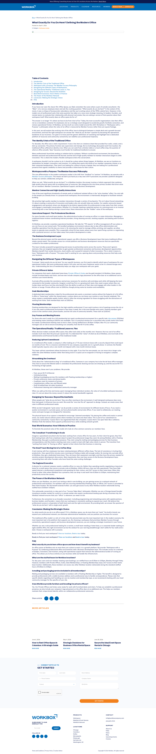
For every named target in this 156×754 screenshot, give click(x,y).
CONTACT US (129, 7)
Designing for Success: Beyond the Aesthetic (49, 92)
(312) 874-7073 (110, 721)
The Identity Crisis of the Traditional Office (49, 83)
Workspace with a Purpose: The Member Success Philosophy (55, 85)
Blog (33, 17)
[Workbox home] (44, 716)
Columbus (76, 732)
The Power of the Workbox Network (46, 96)
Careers (108, 739)
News (107, 733)
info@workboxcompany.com (115, 718)
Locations (64, 6)
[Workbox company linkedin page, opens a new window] (33, 736)
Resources (96, 6)
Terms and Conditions (38, 750)
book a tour (80, 537)
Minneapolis (77, 736)
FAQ (35, 100)
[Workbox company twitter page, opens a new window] (46, 736)
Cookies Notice (58, 750)
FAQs (107, 731)
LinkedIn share (57, 598)
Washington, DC (78, 742)
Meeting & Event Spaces (80, 720)
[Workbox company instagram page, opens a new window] (41, 736)
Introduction (38, 81)
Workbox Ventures (79, 722)
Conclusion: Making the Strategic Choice (48, 98)
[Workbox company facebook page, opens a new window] (37, 736)
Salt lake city (77, 740)
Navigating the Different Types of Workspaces (50, 87)
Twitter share (51, 598)
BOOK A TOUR (117, 7)
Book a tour (76, 533)
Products (75, 6)
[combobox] (39, 679)
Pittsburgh (76, 738)
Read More (102, 1)
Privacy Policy (49, 750)
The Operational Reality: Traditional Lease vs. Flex (52, 90)
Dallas (75, 734)
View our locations (64, 533)
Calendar (85, 6)
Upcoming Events (111, 737)
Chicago (75, 730)
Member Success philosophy (42, 177)
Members (106, 6)
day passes (112, 318)
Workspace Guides (44, 28)
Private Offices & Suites (76, 273)
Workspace (76, 718)
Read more (35, 648)
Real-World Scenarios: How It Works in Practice (50, 94)
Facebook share (46, 598)
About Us (109, 729)
